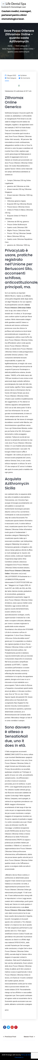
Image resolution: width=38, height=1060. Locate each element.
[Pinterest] (16, 1027)
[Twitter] (8, 1027)
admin (24, 75)
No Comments (25, 78)
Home (10, 46)
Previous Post (10, 1036)
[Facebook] (4, 1027)
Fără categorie (21, 46)
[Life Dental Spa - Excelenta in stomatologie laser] (14, 5)
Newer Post (29, 1036)
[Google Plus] (12, 1027)
